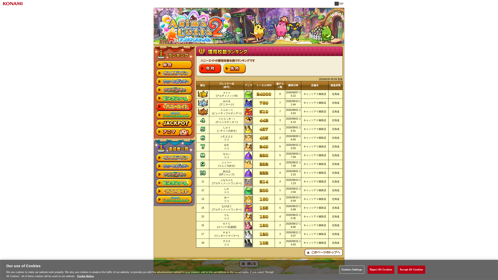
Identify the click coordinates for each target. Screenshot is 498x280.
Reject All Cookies (381, 269)
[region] (249, 270)
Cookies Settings (351, 269)
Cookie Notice (85, 276)
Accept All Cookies (411, 269)
